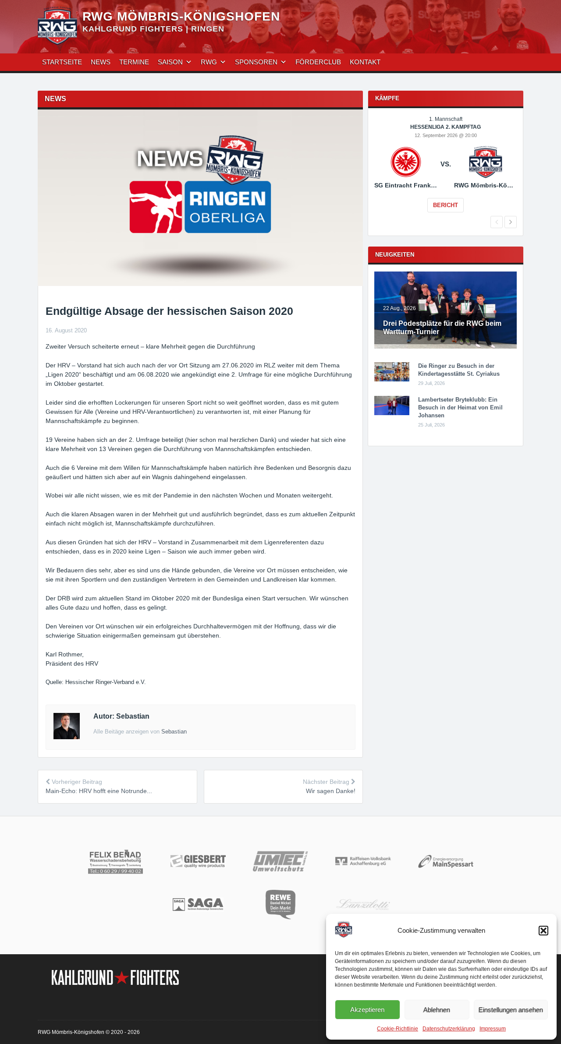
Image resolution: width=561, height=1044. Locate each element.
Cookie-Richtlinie (397, 1029)
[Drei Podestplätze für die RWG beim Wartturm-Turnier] (445, 347)
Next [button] (510, 222)
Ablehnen (436, 1009)
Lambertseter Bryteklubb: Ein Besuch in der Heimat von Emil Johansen (460, 407)
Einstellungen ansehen (511, 1009)
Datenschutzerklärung (449, 1029)
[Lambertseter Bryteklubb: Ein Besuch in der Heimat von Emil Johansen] (391, 413)
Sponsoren (256, 62)
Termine (134, 62)
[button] (543, 930)
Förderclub (318, 62)
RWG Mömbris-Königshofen (181, 16)
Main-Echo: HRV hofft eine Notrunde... (99, 790)
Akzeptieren (367, 1009)
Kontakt (365, 62)
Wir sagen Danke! (330, 790)
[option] (445, 170)
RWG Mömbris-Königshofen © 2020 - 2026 (89, 1032)
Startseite (62, 62)
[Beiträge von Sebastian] (66, 737)
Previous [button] (496, 222)
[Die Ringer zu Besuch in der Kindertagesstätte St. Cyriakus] (391, 380)
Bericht (445, 205)
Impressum (492, 1029)
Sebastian (174, 731)
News (100, 62)
